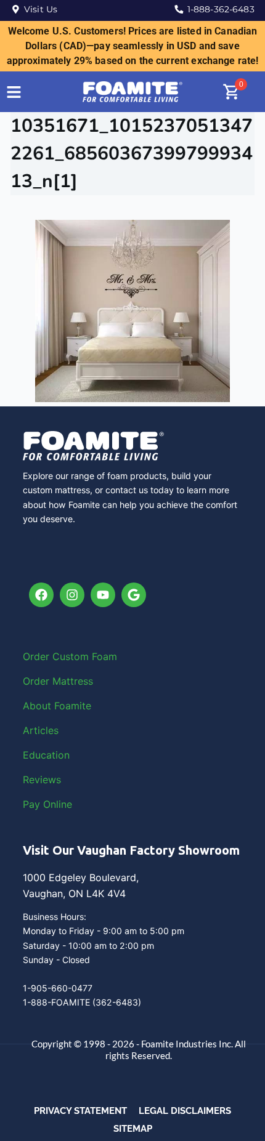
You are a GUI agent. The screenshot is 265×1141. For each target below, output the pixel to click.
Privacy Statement (80, 1110)
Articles (41, 730)
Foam (104, 656)
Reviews (42, 779)
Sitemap (132, 1128)
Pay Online (47, 804)
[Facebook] (41, 595)
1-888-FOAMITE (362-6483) (82, 1002)
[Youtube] (103, 595)
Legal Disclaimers (185, 1110)
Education (46, 755)
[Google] (133, 595)
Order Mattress (58, 681)
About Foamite (57, 706)
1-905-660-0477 (57, 988)
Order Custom (57, 656)
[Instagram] (72, 595)
